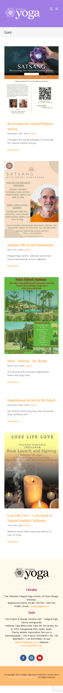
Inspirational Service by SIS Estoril (31, 400)
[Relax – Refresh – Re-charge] (31, 315)
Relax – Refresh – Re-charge (27, 361)
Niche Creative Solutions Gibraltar (22, 677)
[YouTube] (39, 658)
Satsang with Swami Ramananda (30, 244)
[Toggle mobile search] (51, 8)
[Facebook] (23, 658)
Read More (12, 150)
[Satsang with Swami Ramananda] (31, 199)
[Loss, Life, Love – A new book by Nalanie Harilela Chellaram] (31, 470)
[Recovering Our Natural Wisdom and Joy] (31, 81)
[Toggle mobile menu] (57, 8)
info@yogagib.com (39, 606)
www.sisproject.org (31, 645)
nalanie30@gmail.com (26, 642)
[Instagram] (31, 658)
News (33, 133)
